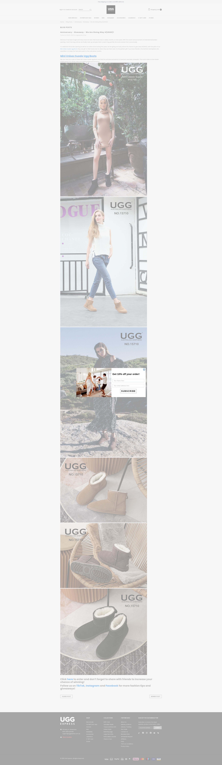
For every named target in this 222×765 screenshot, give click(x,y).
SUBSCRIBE (128, 391)
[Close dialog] (144, 369)
